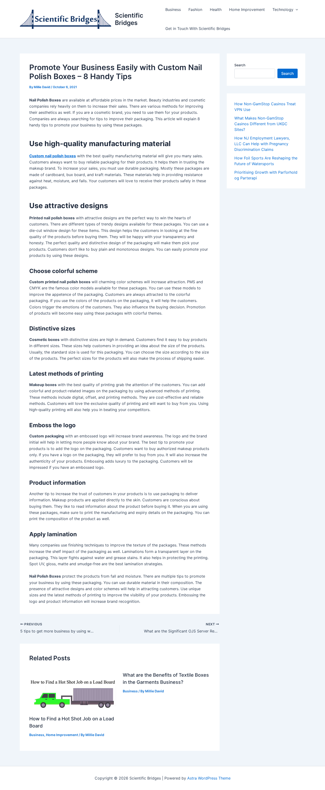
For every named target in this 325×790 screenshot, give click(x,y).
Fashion (195, 9)
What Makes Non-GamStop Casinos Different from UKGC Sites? (260, 124)
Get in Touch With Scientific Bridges (197, 28)
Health (216, 9)
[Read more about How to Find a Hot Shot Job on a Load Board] (73, 689)
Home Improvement (247, 9)
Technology (282, 9)
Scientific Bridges (129, 19)
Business (173, 9)
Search (239, 65)
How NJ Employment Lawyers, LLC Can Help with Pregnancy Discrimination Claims (262, 144)
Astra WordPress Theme (209, 778)
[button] (295, 9)
